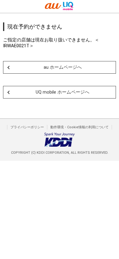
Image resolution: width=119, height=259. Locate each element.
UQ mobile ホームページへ (62, 92)
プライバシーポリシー (27, 127)
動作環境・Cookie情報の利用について (79, 127)
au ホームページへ (63, 67)
